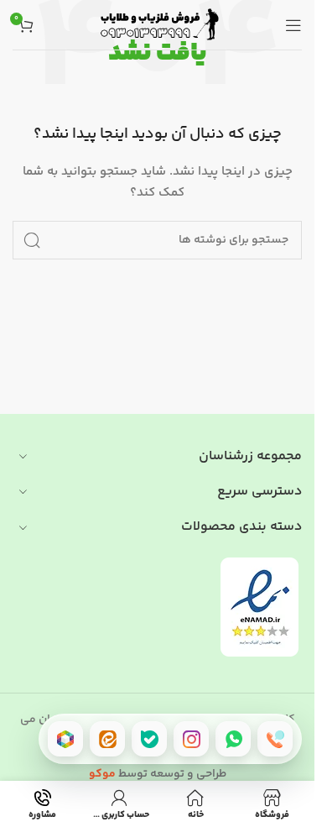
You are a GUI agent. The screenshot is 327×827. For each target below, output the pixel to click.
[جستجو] (32, 240)
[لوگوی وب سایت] (158, 25)
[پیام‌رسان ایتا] (107, 738)
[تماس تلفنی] (275, 738)
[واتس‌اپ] (233, 738)
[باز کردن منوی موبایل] (293, 25)
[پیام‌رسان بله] (149, 738)
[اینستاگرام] (191, 738)
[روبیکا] (65, 738)
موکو (102, 774)
